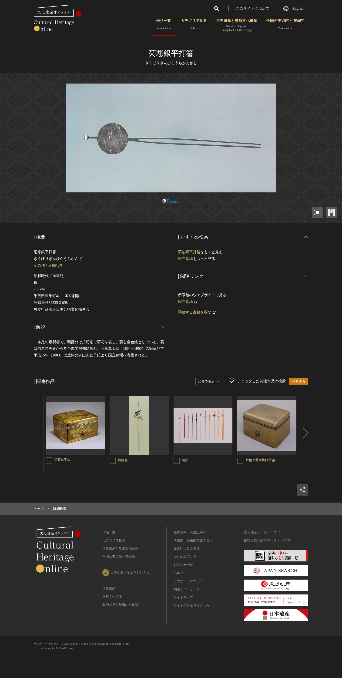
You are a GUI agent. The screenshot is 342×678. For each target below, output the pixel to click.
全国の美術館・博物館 (285, 24)
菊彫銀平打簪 (189, 252)
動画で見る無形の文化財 (120, 605)
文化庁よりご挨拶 (187, 548)
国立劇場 (185, 259)
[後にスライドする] (303, 433)
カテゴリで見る (194, 24)
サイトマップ (183, 597)
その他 (39, 265)
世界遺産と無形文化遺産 (236, 25)
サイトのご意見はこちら (191, 605)
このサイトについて (252, 8)
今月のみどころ (185, 556)
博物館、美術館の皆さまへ (193, 540)
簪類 (185, 460)
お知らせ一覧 (183, 565)
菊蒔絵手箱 (62, 460)
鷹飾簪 (123, 460)
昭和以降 (55, 265)
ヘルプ (178, 573)
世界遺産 (108, 588)
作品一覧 (163, 24)
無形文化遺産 (112, 596)
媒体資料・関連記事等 (190, 532)
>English (297, 8)
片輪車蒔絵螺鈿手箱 (260, 460)
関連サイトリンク (187, 589)
